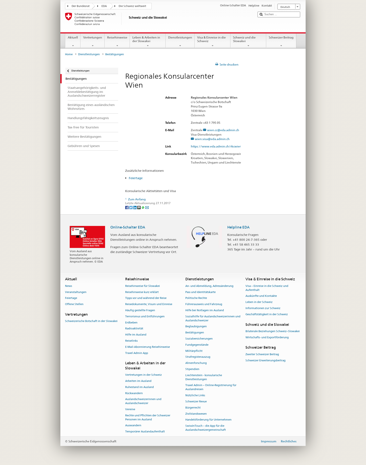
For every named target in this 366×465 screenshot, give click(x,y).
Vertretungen (92, 37)
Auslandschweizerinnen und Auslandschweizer (143, 401)
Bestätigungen (194, 332)
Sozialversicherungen (199, 338)
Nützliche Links (195, 395)
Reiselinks (131, 340)
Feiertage (136, 178)
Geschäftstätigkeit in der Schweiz (266, 314)
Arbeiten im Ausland (138, 380)
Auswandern (133, 425)
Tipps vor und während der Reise (145, 298)
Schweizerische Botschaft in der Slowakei (91, 321)
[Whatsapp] (143, 207)
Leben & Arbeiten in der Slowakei (146, 39)
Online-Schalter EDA (127, 227)
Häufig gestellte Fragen (140, 310)
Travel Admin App (136, 353)
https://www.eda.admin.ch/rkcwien (216, 146)
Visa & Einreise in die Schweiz (211, 39)
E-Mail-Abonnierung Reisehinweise (147, 346)
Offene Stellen (74, 304)
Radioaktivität (134, 328)
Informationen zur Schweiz (262, 308)
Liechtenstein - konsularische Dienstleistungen (203, 377)
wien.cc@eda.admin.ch (223, 130)
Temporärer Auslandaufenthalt (145, 431)
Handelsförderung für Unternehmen (208, 419)
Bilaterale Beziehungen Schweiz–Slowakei (272, 331)
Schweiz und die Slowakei (244, 39)
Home (69, 54)
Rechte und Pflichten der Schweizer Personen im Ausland (147, 417)
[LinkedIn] (135, 207)
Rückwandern (134, 393)
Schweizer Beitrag (281, 37)
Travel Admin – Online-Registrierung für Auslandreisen (210, 387)
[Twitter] (131, 207)
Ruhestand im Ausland (139, 387)
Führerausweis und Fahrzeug (203, 304)
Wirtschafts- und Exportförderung (267, 337)
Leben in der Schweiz (259, 302)
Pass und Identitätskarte (200, 292)
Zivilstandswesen (196, 413)
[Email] (147, 207)
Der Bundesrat (81, 6)
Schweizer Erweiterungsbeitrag (265, 360)
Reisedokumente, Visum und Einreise (148, 304)
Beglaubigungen (196, 326)
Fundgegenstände (196, 344)
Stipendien (192, 369)
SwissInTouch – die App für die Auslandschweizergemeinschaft (205, 427)
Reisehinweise (117, 37)
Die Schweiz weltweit (132, 6)
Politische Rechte (196, 298)
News (68, 286)
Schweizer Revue (196, 401)
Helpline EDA (238, 227)
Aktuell (73, 37)
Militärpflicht (193, 350)
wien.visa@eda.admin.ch (212, 139)
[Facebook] (127, 207)
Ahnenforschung (196, 363)
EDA (104, 6)
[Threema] (139, 207)
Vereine (130, 409)
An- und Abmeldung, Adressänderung (209, 286)
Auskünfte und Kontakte (261, 296)
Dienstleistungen (180, 37)
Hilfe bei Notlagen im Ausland (204, 310)
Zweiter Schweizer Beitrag (262, 354)
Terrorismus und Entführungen (145, 316)
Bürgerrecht (193, 407)
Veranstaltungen (75, 292)
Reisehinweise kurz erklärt (142, 292)
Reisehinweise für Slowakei (142, 286)
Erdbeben (131, 322)
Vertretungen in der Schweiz (143, 374)
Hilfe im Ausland (135, 334)
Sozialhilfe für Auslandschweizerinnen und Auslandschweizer (212, 318)
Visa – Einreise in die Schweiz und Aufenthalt (266, 288)
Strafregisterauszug (197, 357)
